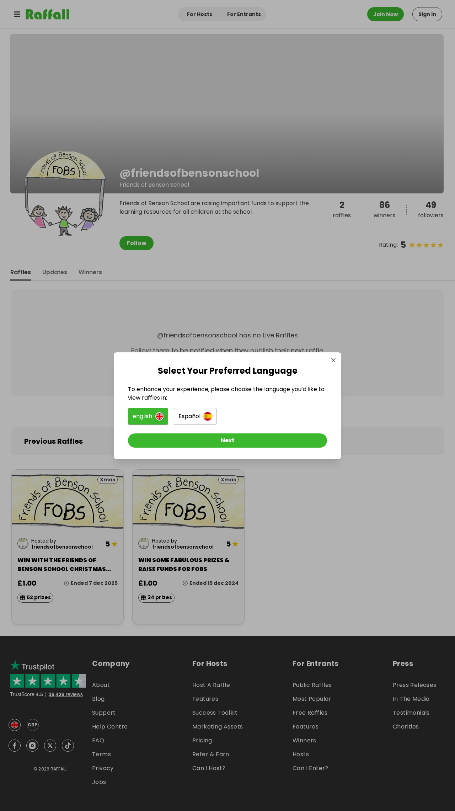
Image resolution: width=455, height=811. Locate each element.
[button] (148, 416)
